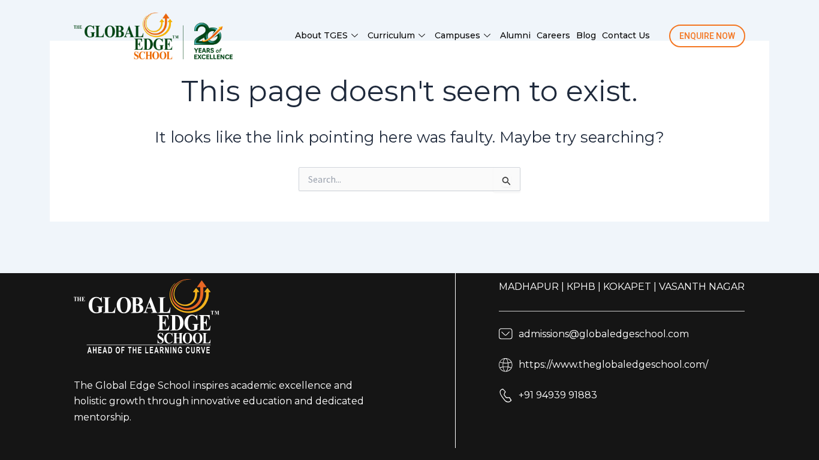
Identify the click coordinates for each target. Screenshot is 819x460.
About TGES (321, 35)
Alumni (515, 35)
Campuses (457, 35)
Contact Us (626, 35)
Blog (586, 35)
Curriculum (391, 35)
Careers (553, 35)
